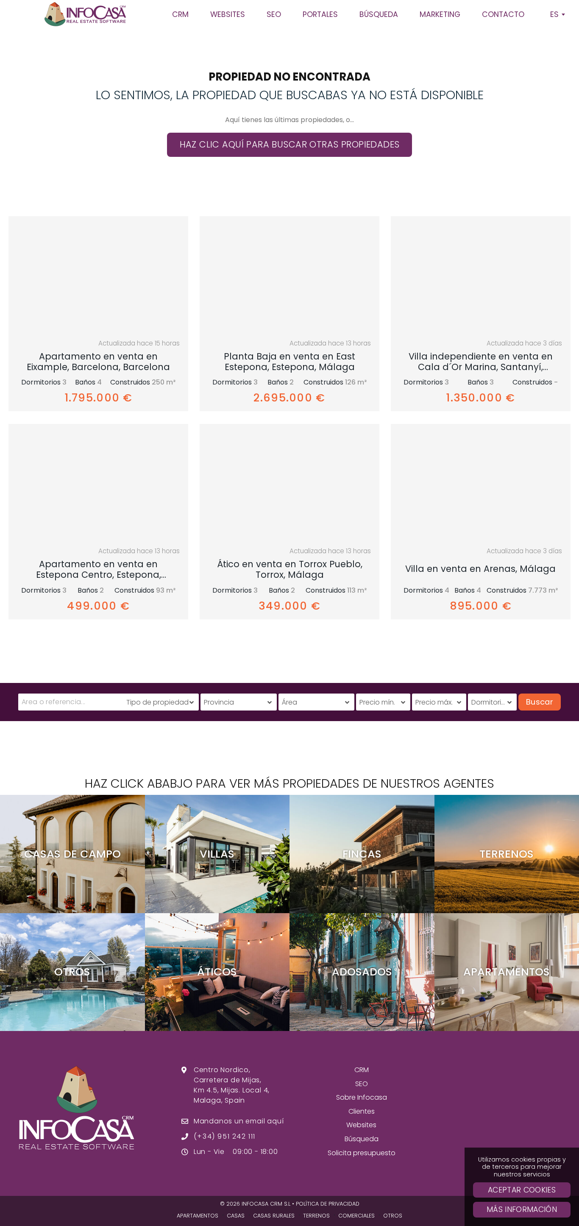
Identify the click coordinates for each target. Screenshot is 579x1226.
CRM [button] (180, 14)
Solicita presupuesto (361, 1153)
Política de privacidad (327, 1203)
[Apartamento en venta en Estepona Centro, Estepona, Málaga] (98, 482)
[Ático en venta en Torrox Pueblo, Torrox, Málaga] (289, 482)
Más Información (522, 1209)
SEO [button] (274, 14)
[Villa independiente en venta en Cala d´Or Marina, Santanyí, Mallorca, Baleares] (481, 274)
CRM (361, 1070)
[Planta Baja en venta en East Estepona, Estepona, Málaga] (289, 274)
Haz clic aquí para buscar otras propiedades (290, 144)
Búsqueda (362, 1139)
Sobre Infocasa (361, 1097)
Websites (361, 1125)
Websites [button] (227, 14)
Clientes (361, 1111)
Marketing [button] (440, 14)
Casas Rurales (274, 1215)
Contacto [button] (503, 14)
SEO (361, 1084)
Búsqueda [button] (378, 14)
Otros (392, 1215)
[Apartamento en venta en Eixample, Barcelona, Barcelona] (98, 274)
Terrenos (316, 1215)
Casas (236, 1215)
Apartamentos (197, 1215)
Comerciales (356, 1215)
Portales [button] (320, 14)
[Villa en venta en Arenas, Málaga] (481, 482)
